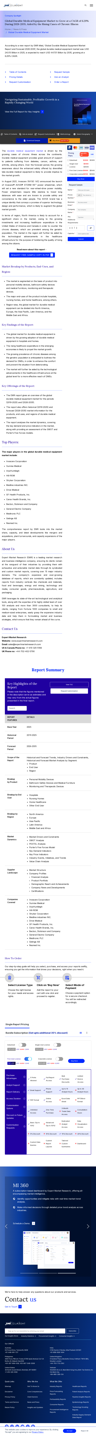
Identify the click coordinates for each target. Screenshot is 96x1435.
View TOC (69, 685)
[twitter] (28, 1423)
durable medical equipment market (25, 151)
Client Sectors (32, 1394)
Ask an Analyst (60, 77)
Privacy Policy (10, 1394)
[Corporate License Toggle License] (59, 1059)
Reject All (84, 1431)
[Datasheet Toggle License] (22, 1045)
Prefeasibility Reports (58, 1396)
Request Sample (60, 72)
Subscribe (72, 1328)
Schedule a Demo (22, 1220)
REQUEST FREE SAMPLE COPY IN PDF (30, 255)
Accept (69, 1431)
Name (70, 190)
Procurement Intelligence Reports (59, 1408)
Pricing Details (14, 77)
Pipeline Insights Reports (81, 1394)
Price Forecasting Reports (56, 1389)
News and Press (33, 1399)
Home (8, 29)
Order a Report (60, 82)
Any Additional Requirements (72, 220)
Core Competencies (34, 1389)
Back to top (6, 1425)
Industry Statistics (27, 1333)
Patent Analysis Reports (81, 1389)
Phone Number (71, 196)
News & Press (20, 29)
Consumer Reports (57, 1401)
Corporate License (76, 174)
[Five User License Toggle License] (28, 1059)
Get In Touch (11, 1303)
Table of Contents (16, 72)
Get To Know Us (33, 1383)
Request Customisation (18, 82)
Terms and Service (12, 1399)
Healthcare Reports (79, 1383)
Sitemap (8, 1383)
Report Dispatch (85, 1426)
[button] (17, 1024)
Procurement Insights (47, 1333)
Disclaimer (9, 1389)
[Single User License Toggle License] (57, 1045)
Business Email (71, 203)
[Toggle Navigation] (90, 5)
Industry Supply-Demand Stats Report (81, 1413)
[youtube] (22, 1423)
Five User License (76, 170)
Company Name (71, 210)
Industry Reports (56, 1383)
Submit (81, 239)
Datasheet (73, 160)
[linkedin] (17, 1423)
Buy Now (74, 1061)
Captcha (71, 233)
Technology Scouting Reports (80, 1405)
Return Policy (9, 1404)
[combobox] (79, 195)
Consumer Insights (66, 1333)
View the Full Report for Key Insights (22, 111)
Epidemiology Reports (80, 1399)
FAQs (56, 1426)
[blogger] (33, 1423)
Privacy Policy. (38, 1432)
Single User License (74, 165)
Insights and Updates (35, 1404)
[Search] (85, 5)
